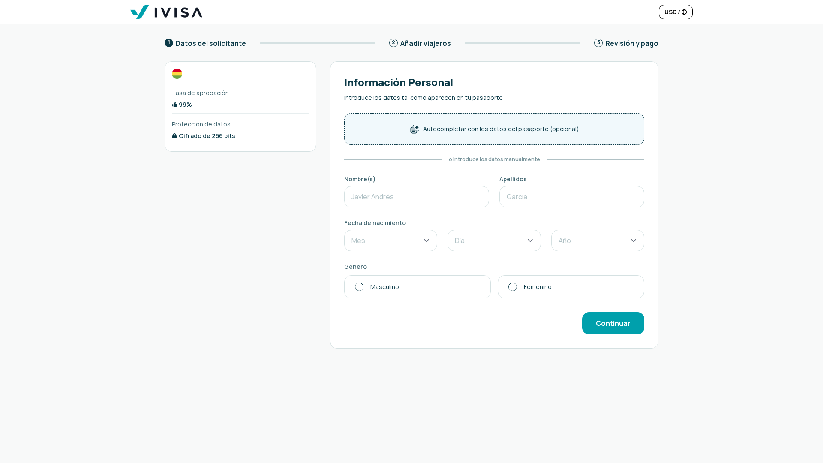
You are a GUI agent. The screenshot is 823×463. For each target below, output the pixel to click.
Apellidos (513, 179)
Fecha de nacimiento (375, 223)
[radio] (417, 286)
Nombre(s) (360, 179)
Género (355, 266)
